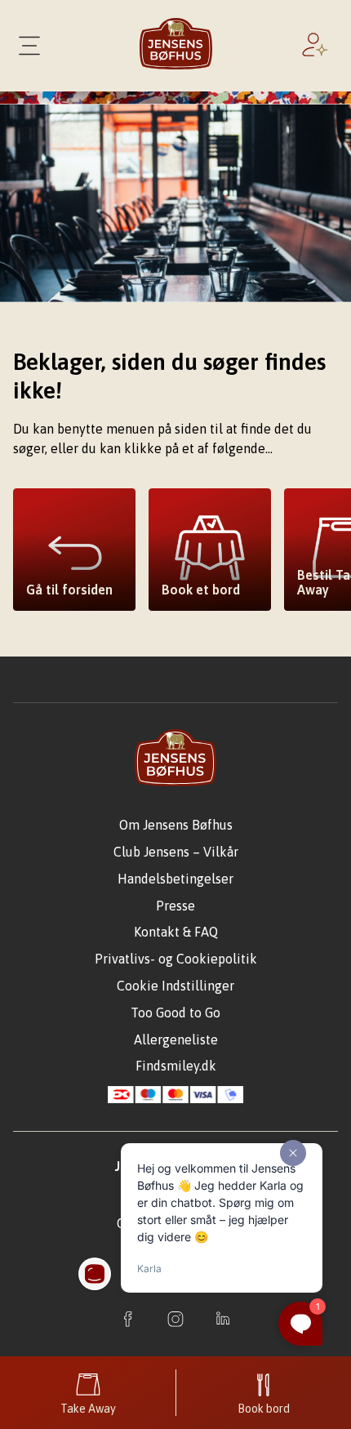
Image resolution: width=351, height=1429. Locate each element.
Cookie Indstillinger (175, 985)
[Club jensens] (318, 46)
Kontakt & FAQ (176, 931)
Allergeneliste (176, 1039)
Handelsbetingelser (175, 878)
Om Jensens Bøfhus (176, 824)
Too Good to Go (175, 1012)
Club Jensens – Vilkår (175, 851)
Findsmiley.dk (176, 1065)
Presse (175, 905)
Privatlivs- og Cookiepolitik (176, 958)
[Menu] (29, 45)
